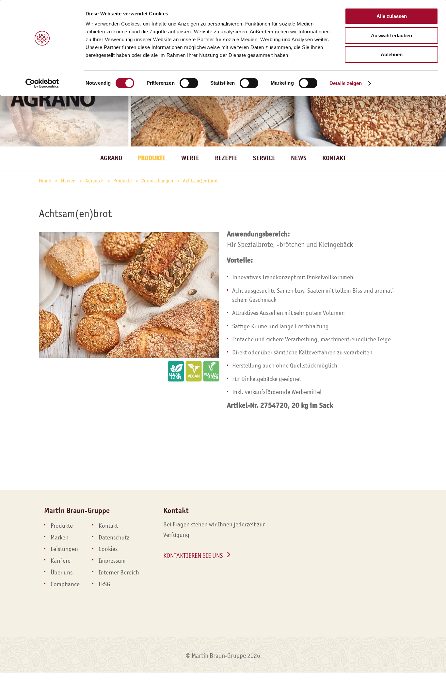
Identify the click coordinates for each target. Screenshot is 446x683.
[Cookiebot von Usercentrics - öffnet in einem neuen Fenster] (42, 83)
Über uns (61, 572)
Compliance (65, 584)
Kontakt (334, 158)
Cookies (108, 549)
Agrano (111, 158)
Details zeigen (345, 83)
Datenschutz (114, 537)
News (299, 158)
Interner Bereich (119, 572)
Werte (190, 158)
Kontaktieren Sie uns (193, 555)
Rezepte (226, 158)
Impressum (112, 560)
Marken (60, 537)
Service (264, 158)
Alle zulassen (391, 16)
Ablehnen (392, 54)
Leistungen (64, 549)
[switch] (189, 83)
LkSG (104, 584)
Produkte (62, 525)
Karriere (61, 560)
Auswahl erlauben (391, 35)
